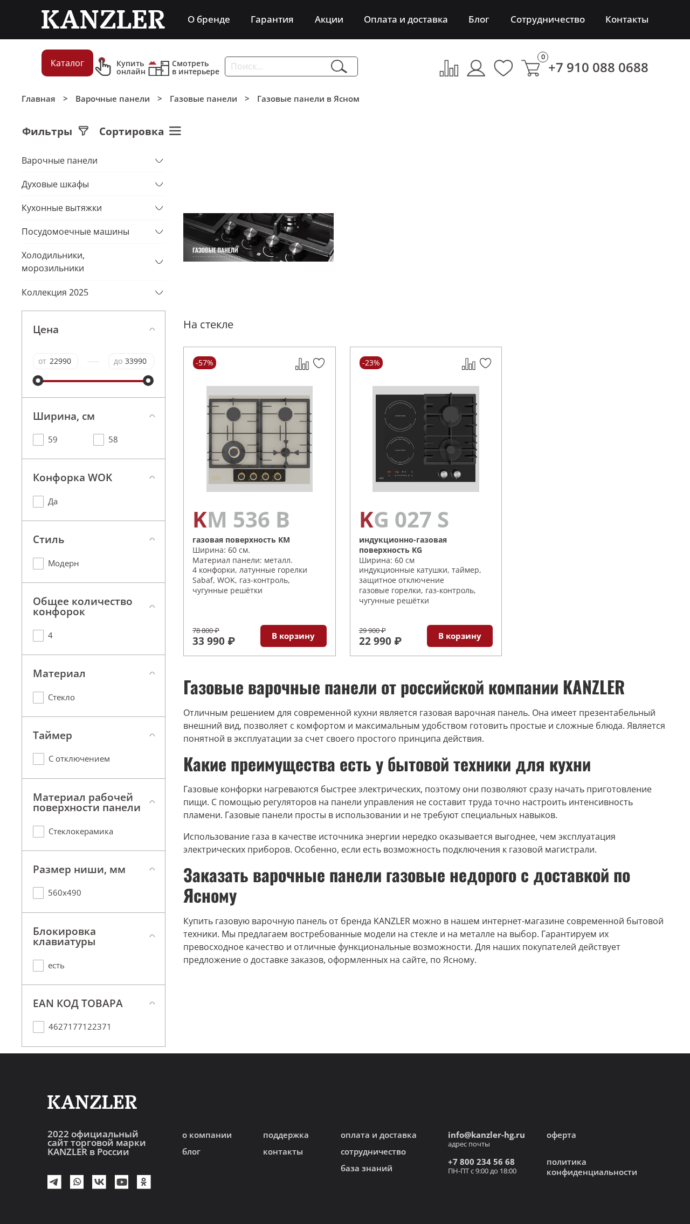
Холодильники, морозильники (54, 261)
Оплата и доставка (406, 19)
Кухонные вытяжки (62, 208)
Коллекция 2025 (55, 292)
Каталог (67, 63)
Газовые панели (203, 98)
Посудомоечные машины (75, 231)
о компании (207, 1135)
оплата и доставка (379, 1135)
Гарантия (272, 19)
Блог (478, 19)
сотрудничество (373, 1151)
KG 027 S (404, 519)
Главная (39, 98)
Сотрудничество (547, 19)
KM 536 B (241, 519)
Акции (329, 19)
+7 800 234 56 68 (481, 1162)
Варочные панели (112, 98)
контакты (283, 1151)
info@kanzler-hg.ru (486, 1135)
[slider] (38, 380)
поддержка (286, 1135)
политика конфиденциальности (592, 1167)
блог (191, 1151)
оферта (561, 1135)
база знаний (366, 1168)
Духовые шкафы (55, 184)
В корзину (293, 636)
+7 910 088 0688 (598, 67)
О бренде (209, 19)
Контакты (626, 19)
